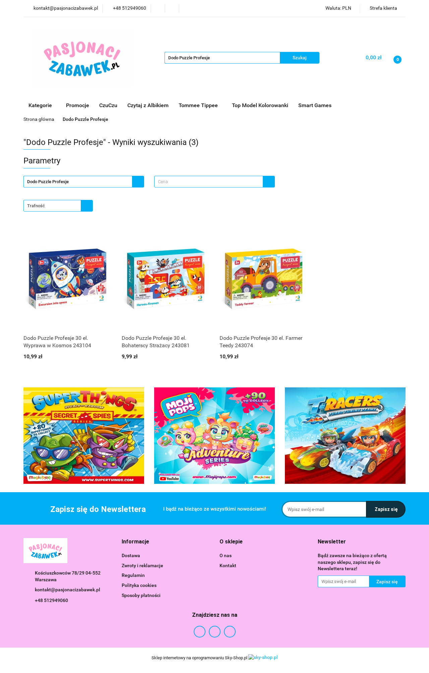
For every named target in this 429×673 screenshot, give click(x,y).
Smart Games (315, 105)
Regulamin (133, 575)
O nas (226, 555)
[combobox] (214, 182)
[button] (135, 542)
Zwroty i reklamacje (142, 565)
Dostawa (131, 555)
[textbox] (208, 181)
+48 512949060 (51, 600)
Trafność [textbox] (36, 205)
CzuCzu (108, 105)
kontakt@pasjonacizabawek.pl (67, 589)
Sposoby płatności (141, 595)
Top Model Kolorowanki (260, 105)
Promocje (77, 105)
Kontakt (228, 565)
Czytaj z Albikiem (148, 105)
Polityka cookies (139, 585)
